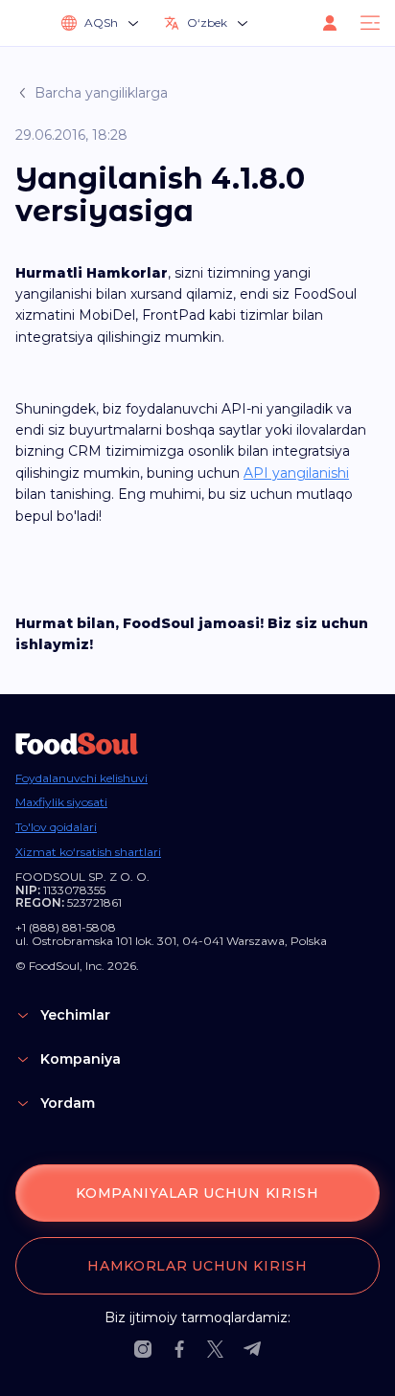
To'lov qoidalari (56, 827)
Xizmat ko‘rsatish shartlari (88, 852)
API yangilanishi (296, 473)
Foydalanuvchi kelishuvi (81, 778)
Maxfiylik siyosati (61, 802)
